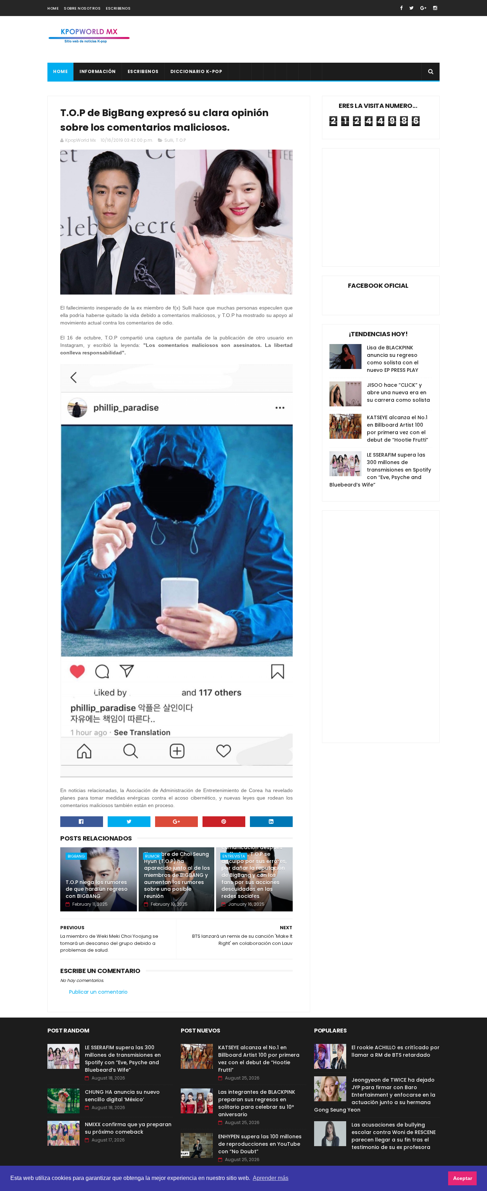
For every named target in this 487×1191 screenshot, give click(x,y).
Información (98, 71)
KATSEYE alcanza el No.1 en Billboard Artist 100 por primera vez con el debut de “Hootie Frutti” (397, 428)
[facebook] (401, 8)
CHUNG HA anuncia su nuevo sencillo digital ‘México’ (122, 1095)
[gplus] (423, 8)
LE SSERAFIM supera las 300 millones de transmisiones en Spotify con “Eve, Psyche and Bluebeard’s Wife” (380, 469)
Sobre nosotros (82, 8)
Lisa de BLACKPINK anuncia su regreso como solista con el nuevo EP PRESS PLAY (393, 359)
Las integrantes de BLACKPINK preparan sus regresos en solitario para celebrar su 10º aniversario (256, 1103)
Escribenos (118, 8)
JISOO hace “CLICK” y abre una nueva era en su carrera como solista (398, 392)
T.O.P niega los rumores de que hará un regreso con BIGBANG (97, 889)
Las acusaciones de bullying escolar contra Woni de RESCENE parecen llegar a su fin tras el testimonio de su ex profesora (394, 1136)
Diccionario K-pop (196, 71)
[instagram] (435, 8)
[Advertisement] (310, 40)
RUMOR (152, 856)
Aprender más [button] (270, 1178)
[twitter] (411, 8)
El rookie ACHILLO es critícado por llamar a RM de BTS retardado (396, 1051)
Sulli (168, 140)
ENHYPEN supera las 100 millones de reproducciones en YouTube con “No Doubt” (260, 1144)
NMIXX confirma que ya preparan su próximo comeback (128, 1128)
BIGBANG (76, 856)
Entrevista (233, 856)
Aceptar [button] (462, 1178)
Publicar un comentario (98, 991)
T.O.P (181, 140)
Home (52, 8)
